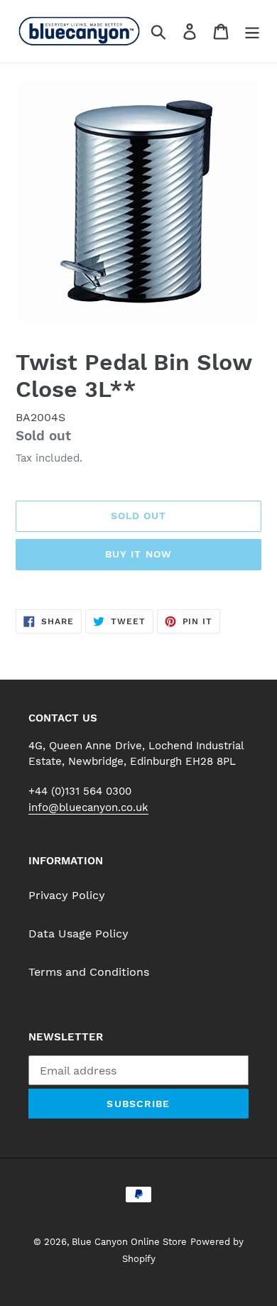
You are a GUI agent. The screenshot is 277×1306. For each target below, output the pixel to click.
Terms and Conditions (88, 972)
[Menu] (252, 32)
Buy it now (138, 554)
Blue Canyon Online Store (129, 1241)
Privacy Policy (66, 895)
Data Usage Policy (78, 933)
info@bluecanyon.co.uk (88, 807)
